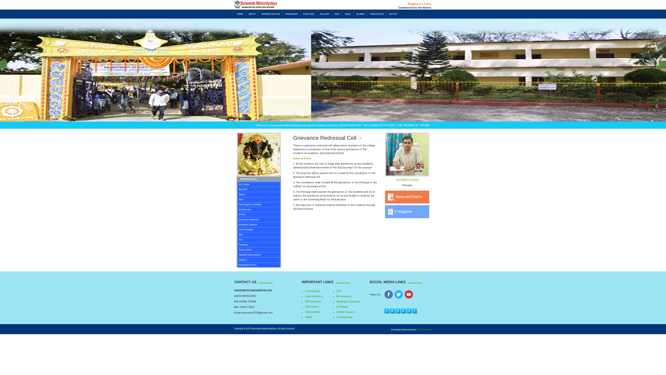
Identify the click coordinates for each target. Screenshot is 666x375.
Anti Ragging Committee (250, 204)
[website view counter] (400, 310)
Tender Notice (245, 250)
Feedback (243, 245)
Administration (271, 16)
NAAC (348, 14)
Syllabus (243, 260)
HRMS (308, 317)
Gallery (324, 14)
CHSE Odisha (312, 312)
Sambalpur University (348, 301)
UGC (338, 291)
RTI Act (242, 214)
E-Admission (312, 291)
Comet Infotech (424, 329)
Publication (377, 16)
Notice (393, 14)
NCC (241, 240)
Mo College (244, 184)
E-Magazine (402, 211)
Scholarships (245, 209)
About (252, 16)
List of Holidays (246, 229)
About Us (243, 189)
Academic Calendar (248, 224)
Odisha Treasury (345, 312)
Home (240, 14)
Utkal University (314, 296)
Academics (291, 16)
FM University (313, 301)
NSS (241, 235)
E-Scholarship (344, 317)
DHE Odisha (311, 306)
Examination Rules (248, 265)
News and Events (408, 197)
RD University (343, 296)
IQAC (337, 16)
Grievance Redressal (249, 219)
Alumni (360, 16)
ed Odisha (342, 306)
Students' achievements (250, 255)
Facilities (308, 16)
